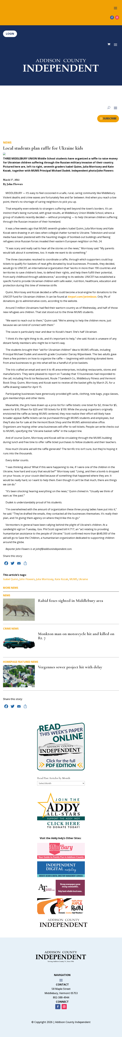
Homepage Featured (16, 662)
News (7, 142)
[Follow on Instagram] (117, 17)
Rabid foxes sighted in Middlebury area (70, 600)
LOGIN (10, 33)
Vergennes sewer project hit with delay (70, 667)
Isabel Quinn (10, 579)
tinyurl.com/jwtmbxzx (82, 296)
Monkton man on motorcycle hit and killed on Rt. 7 (76, 635)
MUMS (73, 579)
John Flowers (27, 579)
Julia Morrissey (44, 579)
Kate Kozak (61, 579)
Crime (7, 628)
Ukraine (83, 579)
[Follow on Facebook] (112, 17)
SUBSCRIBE (109, 118)
